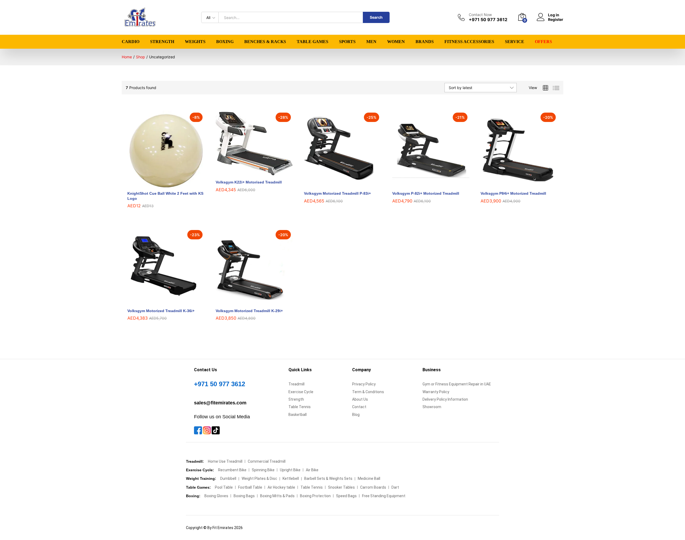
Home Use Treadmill (225, 461)
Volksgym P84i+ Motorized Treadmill (513, 193)
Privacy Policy (364, 384)
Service (514, 42)
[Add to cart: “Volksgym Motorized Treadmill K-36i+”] (159, 302)
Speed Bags (346, 496)
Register (555, 19)
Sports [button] (347, 42)
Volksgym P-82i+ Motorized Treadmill (425, 193)
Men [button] (371, 42)
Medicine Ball (369, 478)
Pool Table (224, 487)
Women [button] (396, 42)
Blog (356, 414)
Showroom (432, 407)
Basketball (297, 414)
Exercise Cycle (300, 392)
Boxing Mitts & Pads (277, 496)
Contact (359, 407)
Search (376, 17)
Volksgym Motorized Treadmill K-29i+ (249, 311)
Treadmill (296, 384)
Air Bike (312, 470)
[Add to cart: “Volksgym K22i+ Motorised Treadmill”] (248, 173)
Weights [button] (195, 42)
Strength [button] (162, 42)
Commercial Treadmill (267, 461)
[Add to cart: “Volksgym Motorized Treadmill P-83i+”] (336, 184)
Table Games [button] (312, 42)
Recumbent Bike (232, 470)
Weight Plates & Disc (259, 478)
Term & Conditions (368, 392)
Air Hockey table (281, 487)
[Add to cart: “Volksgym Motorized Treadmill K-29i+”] (248, 302)
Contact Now (480, 15)
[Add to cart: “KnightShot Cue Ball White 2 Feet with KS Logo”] (159, 184)
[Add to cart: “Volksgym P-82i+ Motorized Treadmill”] (424, 184)
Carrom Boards (373, 487)
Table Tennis (299, 407)
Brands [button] (425, 42)
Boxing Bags (244, 496)
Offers (543, 42)
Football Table (250, 487)
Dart (395, 487)
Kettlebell (291, 478)
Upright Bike (290, 470)
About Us (360, 399)
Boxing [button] (225, 42)
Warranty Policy (436, 392)
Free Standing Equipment (383, 496)
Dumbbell (228, 478)
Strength (296, 399)
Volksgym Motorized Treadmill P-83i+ (337, 193)
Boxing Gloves (216, 496)
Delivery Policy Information (445, 399)
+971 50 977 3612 (219, 384)
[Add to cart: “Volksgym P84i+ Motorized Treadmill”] (512, 184)
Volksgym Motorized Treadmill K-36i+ (161, 311)
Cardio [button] (130, 42)
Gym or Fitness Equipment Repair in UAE (457, 384)
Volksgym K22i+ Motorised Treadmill (249, 182)
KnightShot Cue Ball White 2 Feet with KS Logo (165, 195)
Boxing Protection (315, 496)
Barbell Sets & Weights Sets (328, 478)
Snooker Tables (341, 487)
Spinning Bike (263, 470)
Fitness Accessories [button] (469, 42)
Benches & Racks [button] (265, 42)
